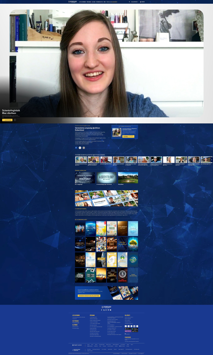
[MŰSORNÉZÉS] (133, 228)
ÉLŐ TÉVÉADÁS (76, 321)
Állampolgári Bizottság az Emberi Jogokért (114, 334)
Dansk (92, 344)
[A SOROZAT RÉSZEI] (80, 228)
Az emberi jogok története (111, 331)
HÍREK (105, 1)
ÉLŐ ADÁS (93, 1)
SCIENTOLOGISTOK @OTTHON (82, 125)
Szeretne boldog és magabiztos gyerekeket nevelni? (129, 129)
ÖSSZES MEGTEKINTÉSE (133, 275)
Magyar (128, 344)
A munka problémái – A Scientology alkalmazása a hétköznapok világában (115, 317)
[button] (1, 159)
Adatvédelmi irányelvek (132, 353)
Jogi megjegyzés (141, 353)
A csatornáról (74, 318)
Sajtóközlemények (75, 326)
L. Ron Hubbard (104, 349)
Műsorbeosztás (75, 322)
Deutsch (96, 344)
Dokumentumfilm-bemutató (94, 331)
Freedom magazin (90, 350)
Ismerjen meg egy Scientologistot (95, 320)
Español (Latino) (108, 344)
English (88, 344)
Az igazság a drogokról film (111, 328)
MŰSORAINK (89, 1)
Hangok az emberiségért (94, 321)
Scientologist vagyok (93, 329)
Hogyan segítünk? (121, 349)
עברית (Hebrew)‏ (122, 344)
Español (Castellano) (116, 344)
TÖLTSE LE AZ (111, 1)
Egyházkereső (110, 349)
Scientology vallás (136, 349)
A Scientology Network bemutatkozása (78, 317)
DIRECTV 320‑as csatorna (129, 317)
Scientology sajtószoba (129, 349)
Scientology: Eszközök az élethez (112, 319)
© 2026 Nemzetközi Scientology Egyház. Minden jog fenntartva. (79, 353)
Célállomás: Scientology (93, 318)
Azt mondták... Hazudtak (111, 329)
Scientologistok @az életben (94, 334)
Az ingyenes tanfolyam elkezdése (128, 136)
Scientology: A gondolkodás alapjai (95, 336)
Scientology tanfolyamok (96, 349)
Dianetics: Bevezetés (93, 328)
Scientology (89, 349)
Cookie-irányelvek (124, 353)
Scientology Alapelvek (93, 325)
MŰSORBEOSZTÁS (99, 1)
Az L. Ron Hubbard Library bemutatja (96, 326)
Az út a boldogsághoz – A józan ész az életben (114, 326)
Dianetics (115, 349)
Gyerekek (78, 138)
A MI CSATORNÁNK (82, 1)
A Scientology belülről (93, 317)
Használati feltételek (116, 353)
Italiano (132, 344)
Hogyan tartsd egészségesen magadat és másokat (113, 323)
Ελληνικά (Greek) (101, 344)
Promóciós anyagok (75, 328)
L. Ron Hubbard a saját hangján (95, 323)
